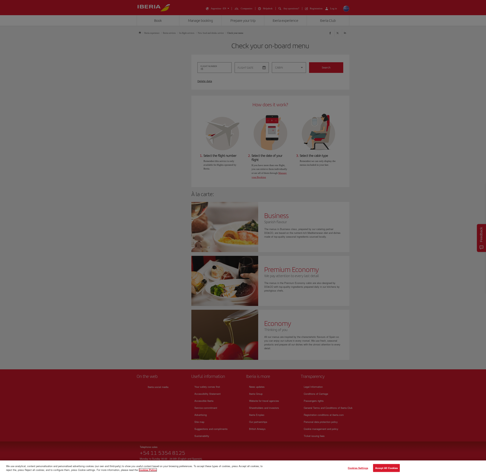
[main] (243, 468)
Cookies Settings (358, 468)
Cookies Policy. (148, 469)
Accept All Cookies (386, 468)
